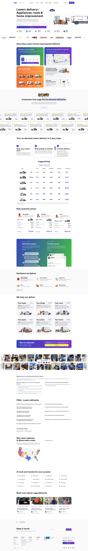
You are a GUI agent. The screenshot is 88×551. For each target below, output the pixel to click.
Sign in (66, 2)
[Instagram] (39, 362)
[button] (19, 116)
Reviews (37, 538)
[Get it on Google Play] (70, 540)
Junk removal (23, 544)
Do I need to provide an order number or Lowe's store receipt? (56, 407)
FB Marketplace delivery (24, 541)
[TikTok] (44, 362)
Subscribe (68, 529)
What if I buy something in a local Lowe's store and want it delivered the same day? (24, 408)
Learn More (24, 249)
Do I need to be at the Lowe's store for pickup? (53, 404)
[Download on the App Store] (65, 540)
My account (30, 539)
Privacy (18, 547)
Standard (41, 165)
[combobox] (24, 24)
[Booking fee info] (22, 227)
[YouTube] (49, 362)
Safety (30, 541)
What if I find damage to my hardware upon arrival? (54, 415)
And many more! (19, 289)
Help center (30, 538)
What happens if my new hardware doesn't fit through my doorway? (57, 419)
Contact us (30, 540)
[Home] (17, 522)
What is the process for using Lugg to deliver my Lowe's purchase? (28, 404)
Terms (20, 547)
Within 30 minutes (30, 62)
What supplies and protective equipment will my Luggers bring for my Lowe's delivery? (24, 420)
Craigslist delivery (23, 540)
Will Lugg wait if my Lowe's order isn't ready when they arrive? (57, 411)
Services (31, 2)
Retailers (41, 2)
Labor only (22, 545)
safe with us (51, 74)
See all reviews (44, 107)
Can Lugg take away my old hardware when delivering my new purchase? (23, 416)
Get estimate (56, 2)
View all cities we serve (49, 440)
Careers (37, 539)
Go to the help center (28, 430)
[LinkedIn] (72, 547)
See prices (31, 27)
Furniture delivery (23, 539)
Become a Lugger (16, 544)
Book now (71, 2)
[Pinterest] (68, 547)
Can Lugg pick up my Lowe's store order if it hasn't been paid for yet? (22, 412)
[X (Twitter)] (46, 362)
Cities (37, 2)
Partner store (46, 165)
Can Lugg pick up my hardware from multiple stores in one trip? (28, 423)
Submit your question (20, 430)
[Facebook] (41, 362)
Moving (22, 538)
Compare (15, 540)
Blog (14, 541)
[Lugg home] (15, 3)
